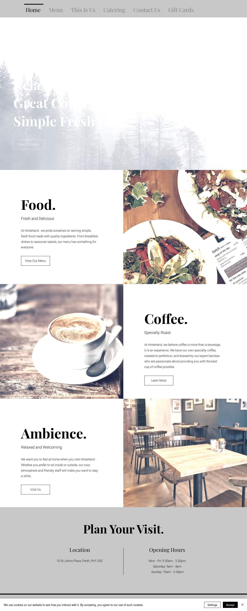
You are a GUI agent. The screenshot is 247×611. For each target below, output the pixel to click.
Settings (212, 605)
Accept (230, 605)
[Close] (242, 605)
